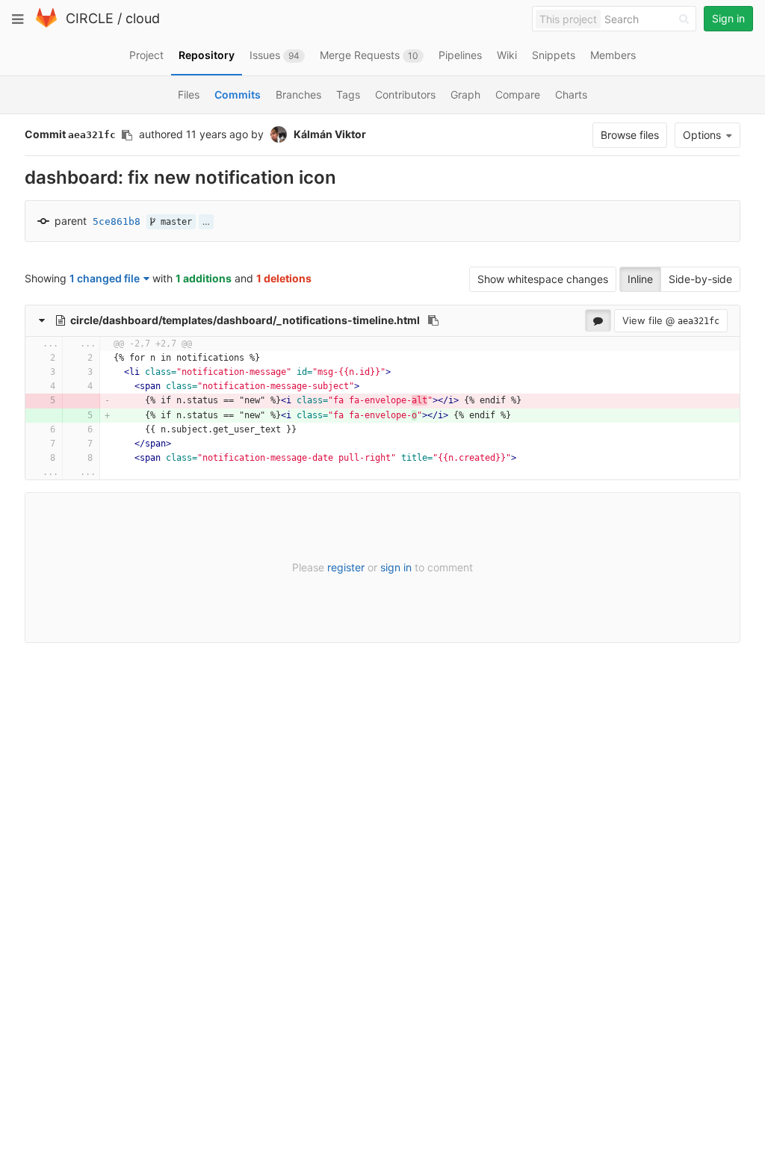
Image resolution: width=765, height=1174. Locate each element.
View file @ (670, 320)
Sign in (728, 18)
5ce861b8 (116, 221)
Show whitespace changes (542, 279)
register (346, 567)
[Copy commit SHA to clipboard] (127, 135)
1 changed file (104, 278)
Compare (517, 94)
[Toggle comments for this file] (598, 320)
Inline (640, 279)
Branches (298, 94)
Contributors (405, 94)
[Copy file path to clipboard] (433, 320)
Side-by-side (700, 279)
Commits (237, 94)
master (173, 222)
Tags (348, 94)
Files (188, 94)
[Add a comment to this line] (25, 358)
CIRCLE (90, 18)
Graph (465, 94)
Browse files (630, 134)
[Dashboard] (46, 24)
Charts (571, 94)
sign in (396, 567)
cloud (143, 18)
